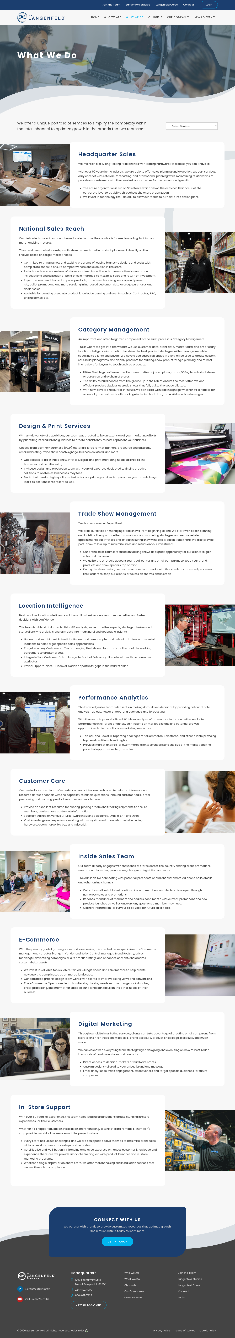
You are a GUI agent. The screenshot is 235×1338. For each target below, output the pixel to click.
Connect (188, 4)
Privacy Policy (161, 1330)
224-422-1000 (83, 1289)
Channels (130, 1285)
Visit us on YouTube (36, 1299)
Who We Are (132, 1273)
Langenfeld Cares (167, 4)
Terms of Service (184, 1330)
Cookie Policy (208, 1330)
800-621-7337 (83, 1295)
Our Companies (134, 1291)
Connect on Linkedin (36, 1288)
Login (209, 4)
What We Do (132, 1279)
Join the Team (111, 4)
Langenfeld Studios (138, 4)
